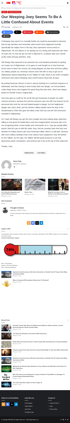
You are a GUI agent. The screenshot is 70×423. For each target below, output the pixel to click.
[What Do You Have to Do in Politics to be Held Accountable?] (58, 184)
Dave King (7, 27)
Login (51, 406)
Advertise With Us (54, 403)
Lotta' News (28, 409)
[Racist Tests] (35, 184)
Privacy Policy (53, 409)
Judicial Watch (28, 406)
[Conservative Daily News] (14, 2)
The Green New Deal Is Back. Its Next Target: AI (27, 382)
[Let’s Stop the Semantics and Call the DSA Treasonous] (11, 184)
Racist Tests (28, 192)
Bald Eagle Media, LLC (32, 419)
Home (4, 8)
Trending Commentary (14, 12)
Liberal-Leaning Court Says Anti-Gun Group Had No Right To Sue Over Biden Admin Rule (40, 350)
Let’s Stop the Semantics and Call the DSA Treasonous (30, 333)
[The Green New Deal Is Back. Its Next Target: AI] (6, 384)
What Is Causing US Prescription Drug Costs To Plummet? (31, 280)
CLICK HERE (48, 234)
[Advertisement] (35, 303)
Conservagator (28, 403)
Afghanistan (29, 153)
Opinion (9, 8)
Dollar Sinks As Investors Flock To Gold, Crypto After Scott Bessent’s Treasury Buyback (40, 341)
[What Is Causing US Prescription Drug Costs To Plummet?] (6, 283)
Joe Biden (41, 153)
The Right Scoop (29, 412)
